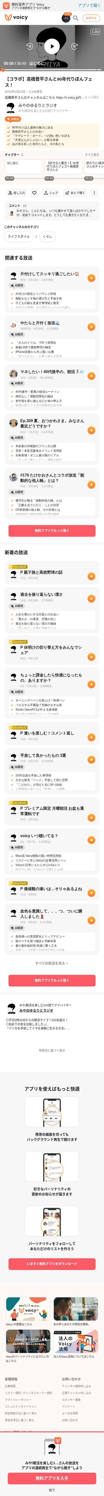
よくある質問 (70, 1413)
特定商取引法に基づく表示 (21, 1413)
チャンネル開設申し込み (76, 1386)
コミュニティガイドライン (21, 1406)
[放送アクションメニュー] (94, 192)
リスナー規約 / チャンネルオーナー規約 (28, 1393)
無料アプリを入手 (52, 1478)
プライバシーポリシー (18, 1399)
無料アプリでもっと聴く (52, 530)
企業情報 (10, 1386)
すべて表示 (92, 155)
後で (52, 1490)
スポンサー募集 (71, 1399)
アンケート (68, 1406)
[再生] (91, 278)
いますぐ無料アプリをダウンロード (52, 1264)
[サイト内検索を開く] (76, 18)
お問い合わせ (70, 1420)
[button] (52, 46)
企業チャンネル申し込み (76, 1393)
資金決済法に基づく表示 (19, 1420)
